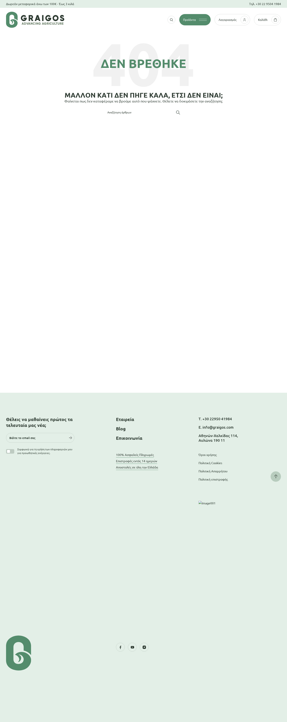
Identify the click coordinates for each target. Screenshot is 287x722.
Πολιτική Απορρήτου (213, 471)
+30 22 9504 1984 (268, 4)
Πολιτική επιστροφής (213, 479)
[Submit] (70, 438)
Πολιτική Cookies (210, 463)
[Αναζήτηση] (178, 112)
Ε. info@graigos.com (216, 427)
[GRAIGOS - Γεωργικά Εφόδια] (46, 20)
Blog (121, 428)
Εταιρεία (125, 419)
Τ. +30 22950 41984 (215, 419)
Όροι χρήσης (208, 455)
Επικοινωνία (129, 438)
